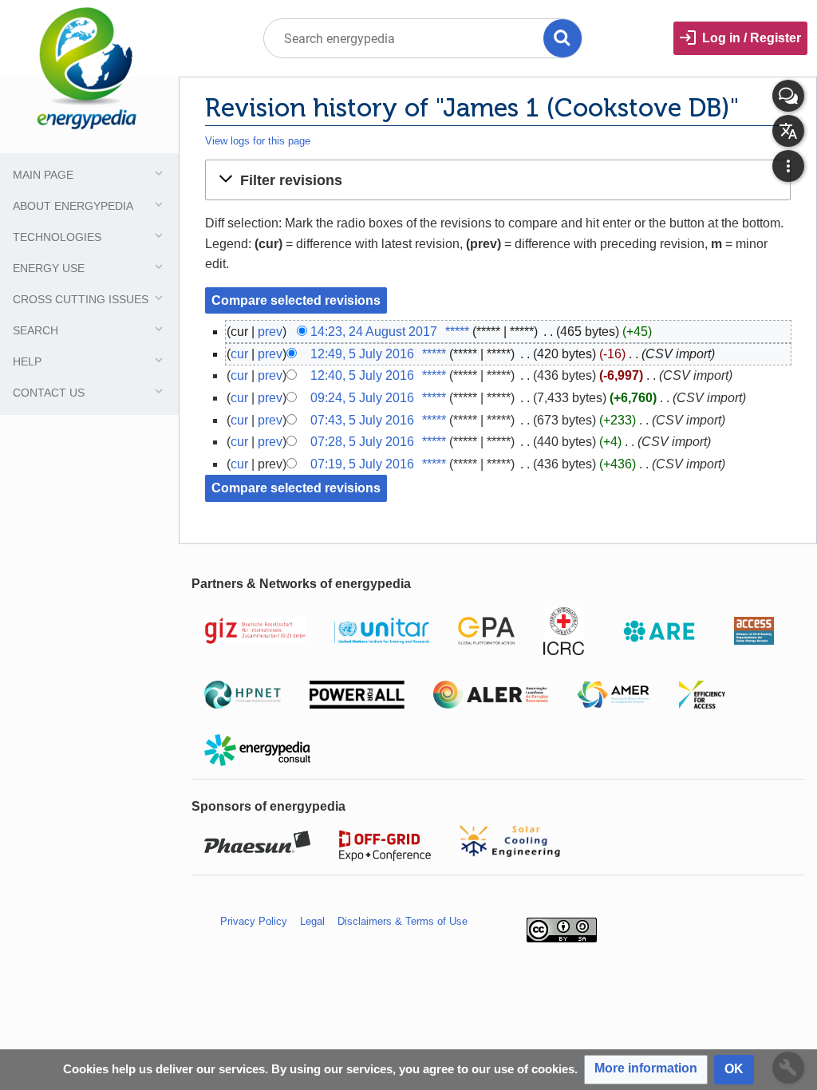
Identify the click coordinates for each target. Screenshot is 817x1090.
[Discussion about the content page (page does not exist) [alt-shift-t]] (788, 96)
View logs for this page (257, 141)
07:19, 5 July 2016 (362, 464)
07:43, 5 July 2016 (362, 420)
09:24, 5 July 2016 (362, 398)
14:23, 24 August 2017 (373, 331)
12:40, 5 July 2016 (362, 375)
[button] (498, 179)
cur (239, 354)
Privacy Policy (253, 921)
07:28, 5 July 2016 (362, 441)
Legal (312, 921)
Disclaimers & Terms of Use (402, 921)
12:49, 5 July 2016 (362, 354)
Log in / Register (751, 38)
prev (270, 331)
